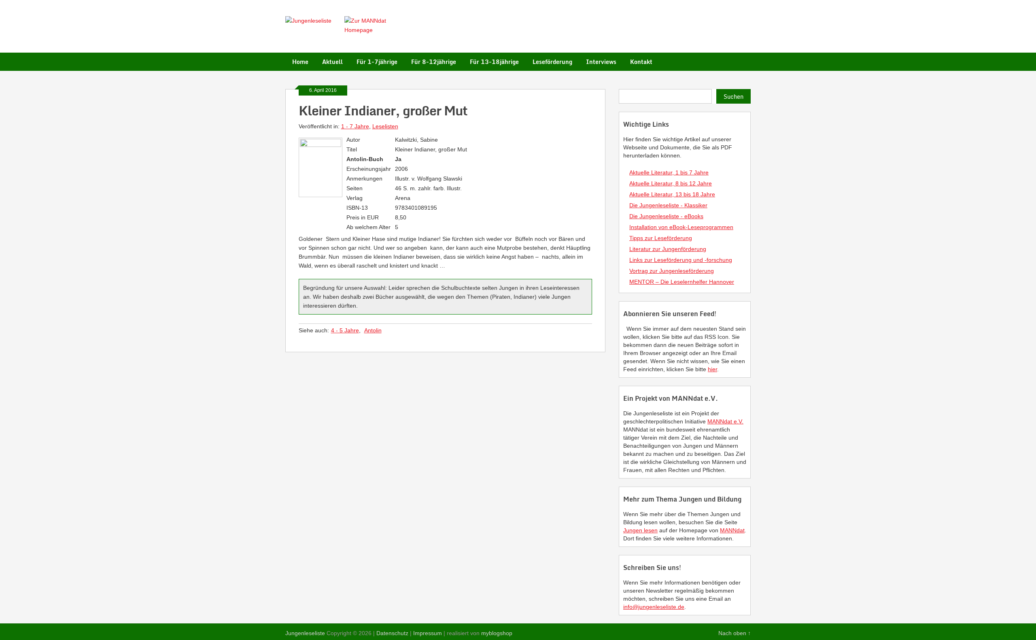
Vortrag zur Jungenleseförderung (671, 271)
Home (300, 61)
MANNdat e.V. (725, 421)
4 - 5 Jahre (345, 330)
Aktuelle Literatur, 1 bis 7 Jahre (669, 172)
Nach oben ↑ (734, 633)
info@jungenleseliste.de (653, 607)
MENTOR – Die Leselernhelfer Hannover (681, 282)
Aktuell (332, 61)
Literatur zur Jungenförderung (667, 249)
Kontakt (641, 61)
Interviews (601, 61)
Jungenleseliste (305, 633)
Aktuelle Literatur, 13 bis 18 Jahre (672, 194)
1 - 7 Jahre (355, 126)
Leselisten (385, 126)
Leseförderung (552, 61)
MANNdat (732, 530)
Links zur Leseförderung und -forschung (680, 260)
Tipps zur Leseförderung (660, 238)
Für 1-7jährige (377, 61)
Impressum (427, 633)
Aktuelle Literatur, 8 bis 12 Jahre (670, 183)
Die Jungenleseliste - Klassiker (668, 205)
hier (712, 369)
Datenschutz (392, 633)
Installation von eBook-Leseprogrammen (681, 227)
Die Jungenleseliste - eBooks (666, 216)
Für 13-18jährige (494, 61)
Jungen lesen (640, 530)
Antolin (373, 330)
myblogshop (496, 633)
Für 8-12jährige (433, 61)
